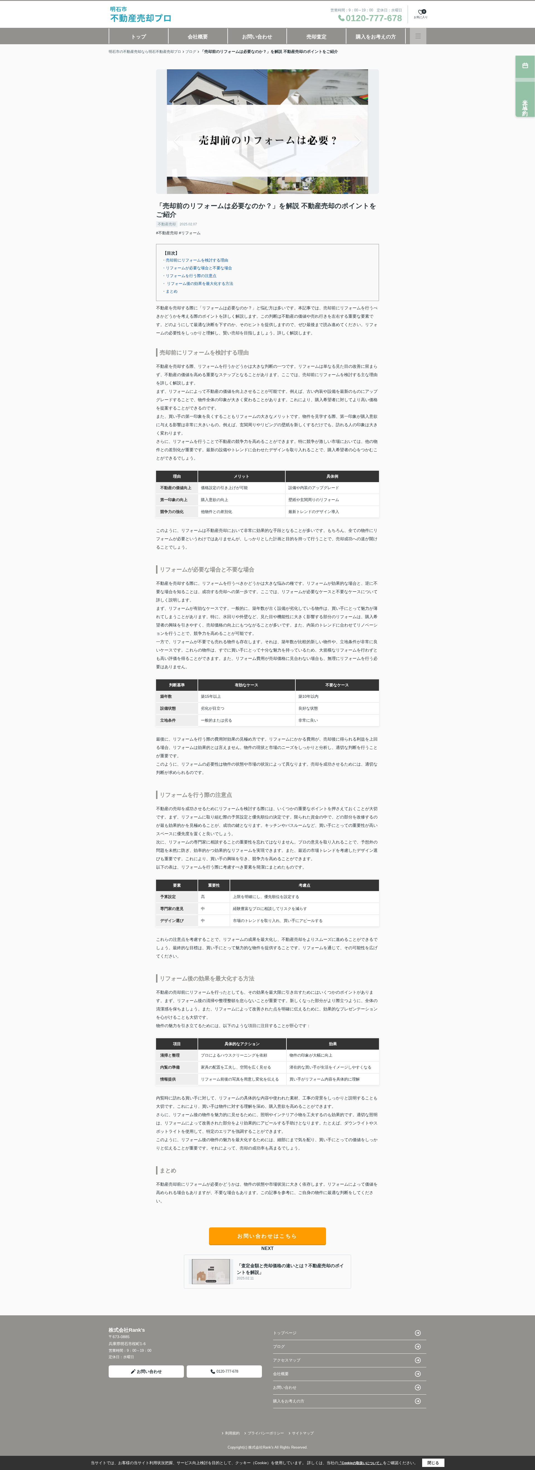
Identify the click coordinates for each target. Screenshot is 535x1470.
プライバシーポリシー (266, 1433)
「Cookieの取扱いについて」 (360, 1463)
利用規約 (232, 1433)
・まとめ (169, 291)
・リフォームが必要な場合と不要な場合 (197, 268)
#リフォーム (190, 233)
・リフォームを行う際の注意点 (189, 275)
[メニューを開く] (418, 36)
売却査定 (317, 37)
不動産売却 (167, 224)
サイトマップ (303, 1433)
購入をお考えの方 (376, 37)
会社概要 (198, 37)
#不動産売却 (167, 233)
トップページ (284, 1333)
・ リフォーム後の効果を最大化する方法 (197, 283)
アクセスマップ (286, 1360)
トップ (138, 37)
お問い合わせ (257, 37)
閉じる (433, 1463)
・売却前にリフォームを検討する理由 (195, 260)
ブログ (279, 1346)
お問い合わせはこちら (267, 1236)
